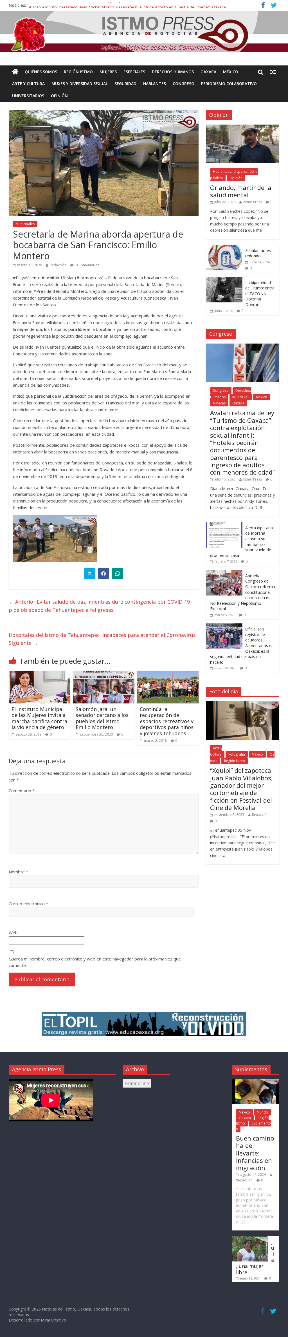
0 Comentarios (87, 265)
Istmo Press (252, 202)
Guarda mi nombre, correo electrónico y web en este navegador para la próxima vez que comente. (95, 962)
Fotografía (236, 754)
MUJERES (108, 71)
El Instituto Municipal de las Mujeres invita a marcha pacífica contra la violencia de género (39, 718)
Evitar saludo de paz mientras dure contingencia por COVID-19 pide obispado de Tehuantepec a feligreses (99, 605)
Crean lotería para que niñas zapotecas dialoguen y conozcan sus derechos (96, 5)
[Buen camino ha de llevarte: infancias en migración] (255, 1081)
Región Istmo (78, 71)
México (230, 71)
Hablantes (154, 83)
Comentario (22, 790)
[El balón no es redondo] (224, 248)
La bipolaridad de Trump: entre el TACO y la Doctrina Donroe (259, 293)
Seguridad (125, 83)
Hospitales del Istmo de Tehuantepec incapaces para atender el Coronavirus (102, 639)
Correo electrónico (28, 903)
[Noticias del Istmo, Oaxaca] (144, 31)
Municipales (25, 224)
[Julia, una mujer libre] (250, 1238)
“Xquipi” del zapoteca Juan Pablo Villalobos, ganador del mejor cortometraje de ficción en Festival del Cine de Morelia (241, 789)
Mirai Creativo (53, 1320)
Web (13, 932)
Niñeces (219, 403)
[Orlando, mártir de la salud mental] (243, 127)
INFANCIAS (240, 397)
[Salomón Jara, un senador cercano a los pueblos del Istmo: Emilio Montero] (104, 674)
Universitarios (28, 95)
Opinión (59, 95)
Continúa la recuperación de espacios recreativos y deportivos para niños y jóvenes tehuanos (167, 721)
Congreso (183, 83)
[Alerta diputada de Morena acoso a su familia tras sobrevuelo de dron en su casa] (224, 525)
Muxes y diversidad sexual (79, 83)
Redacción (58, 265)
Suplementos (253, 1126)
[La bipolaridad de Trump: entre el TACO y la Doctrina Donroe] (224, 280)
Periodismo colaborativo (229, 83)
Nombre (18, 872)
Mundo (262, 1112)
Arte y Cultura (28, 83)
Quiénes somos (41, 71)
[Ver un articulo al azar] (273, 72)
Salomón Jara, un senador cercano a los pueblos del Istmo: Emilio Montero (102, 718)
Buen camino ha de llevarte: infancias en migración (255, 1153)
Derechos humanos (173, 71)
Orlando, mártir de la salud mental (240, 191)
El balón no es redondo (258, 253)
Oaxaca (208, 71)
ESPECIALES (134, 71)
